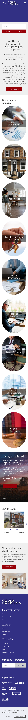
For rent (20, 31)
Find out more (9, 567)
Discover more (10, 486)
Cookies (4, 649)
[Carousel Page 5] (16, 526)
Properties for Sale (7, 613)
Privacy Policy (5, 643)
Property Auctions (6, 619)
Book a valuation (14, 89)
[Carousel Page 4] (15, 526)
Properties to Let (6, 616)
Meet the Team (6, 631)
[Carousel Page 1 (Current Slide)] (11, 526)
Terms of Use (5, 646)
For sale (8, 31)
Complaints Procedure (8, 652)
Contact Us (5, 634)
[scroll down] (14, 18)
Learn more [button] (15, 712)
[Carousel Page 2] (12, 526)
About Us (4, 628)
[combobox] (14, 27)
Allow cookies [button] (20, 716)
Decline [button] (8, 716)
